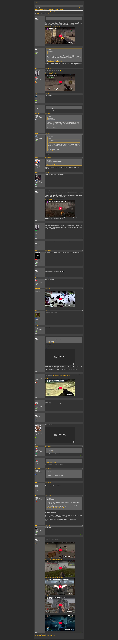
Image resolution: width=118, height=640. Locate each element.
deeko (36, 412)
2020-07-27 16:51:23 (48, 495)
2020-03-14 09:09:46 (48, 157)
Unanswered (81, 7)
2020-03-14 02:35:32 (48, 113)
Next (48, 13)
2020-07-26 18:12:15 (48, 457)
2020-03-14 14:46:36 (48, 172)
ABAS (36, 68)
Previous (38, 13)
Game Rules (61, 9)
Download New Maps (47, 9)
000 (36, 495)
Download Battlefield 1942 (39, 9)
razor (36, 93)
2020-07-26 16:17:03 (48, 422)
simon (36, 335)
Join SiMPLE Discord (55, 9)
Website (37, 81)
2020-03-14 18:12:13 (48, 250)
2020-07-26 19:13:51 (48, 468)
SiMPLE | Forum (40, 3)
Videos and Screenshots (41, 11)
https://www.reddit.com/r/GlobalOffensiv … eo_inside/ (55, 507)
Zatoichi (36, 277)
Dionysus (36, 172)
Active (78, 7)
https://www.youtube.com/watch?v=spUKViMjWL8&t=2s (54, 559)
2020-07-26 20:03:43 (48, 482)
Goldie (36, 250)
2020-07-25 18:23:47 (48, 335)
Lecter (36, 457)
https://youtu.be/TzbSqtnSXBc (51, 451)
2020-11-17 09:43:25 (48, 536)
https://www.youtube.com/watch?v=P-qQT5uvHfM (53, 348)
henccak (36, 46)
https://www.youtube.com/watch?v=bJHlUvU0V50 (53, 26)
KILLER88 (36, 446)
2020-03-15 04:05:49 (48, 277)
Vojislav (36, 157)
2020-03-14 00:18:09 (48, 68)
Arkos (36, 482)
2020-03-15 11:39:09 (48, 310)
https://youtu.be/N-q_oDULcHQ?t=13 (51, 73)
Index (35, 11)
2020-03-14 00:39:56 (48, 93)
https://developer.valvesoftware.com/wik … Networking (61, 375)
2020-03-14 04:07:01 (48, 133)
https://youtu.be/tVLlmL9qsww (50, 290)
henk (36, 310)
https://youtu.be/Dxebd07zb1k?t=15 (51, 199)
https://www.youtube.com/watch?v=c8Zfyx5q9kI (53, 378)
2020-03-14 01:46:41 (48, 104)
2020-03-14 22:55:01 (48, 267)
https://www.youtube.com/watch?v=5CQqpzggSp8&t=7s (54, 595)
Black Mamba (37, 104)
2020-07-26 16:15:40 (48, 412)
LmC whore (37, 325)
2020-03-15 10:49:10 (48, 288)
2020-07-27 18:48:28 (48, 525)
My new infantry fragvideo (51, 11)
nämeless (36, 422)
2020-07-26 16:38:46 (48, 446)
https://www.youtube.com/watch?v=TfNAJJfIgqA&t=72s (54, 577)
